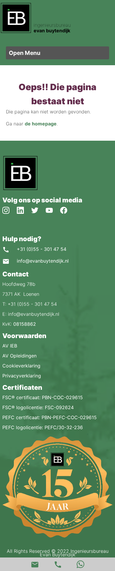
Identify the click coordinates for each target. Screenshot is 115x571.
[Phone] (57, 564)
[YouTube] (53, 210)
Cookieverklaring (21, 366)
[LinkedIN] (24, 210)
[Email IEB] (34, 564)
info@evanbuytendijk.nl (42, 261)
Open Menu (24, 52)
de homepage (41, 124)
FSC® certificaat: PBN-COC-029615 (42, 397)
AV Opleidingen (19, 356)
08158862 (24, 324)
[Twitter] (38, 210)
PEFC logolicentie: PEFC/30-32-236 (42, 427)
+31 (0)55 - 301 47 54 (40, 249)
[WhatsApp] (80, 564)
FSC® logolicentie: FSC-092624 (38, 407)
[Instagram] (9, 210)
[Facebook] (66, 210)
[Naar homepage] (20, 189)
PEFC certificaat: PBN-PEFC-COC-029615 (49, 417)
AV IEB (9, 346)
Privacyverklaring (21, 376)
